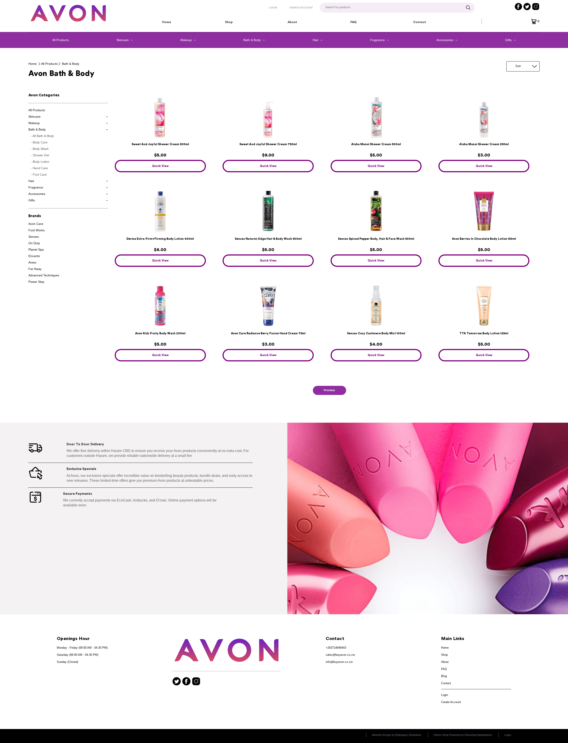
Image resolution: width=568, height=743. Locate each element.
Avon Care (35, 224)
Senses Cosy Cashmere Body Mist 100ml (376, 333)
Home (166, 22)
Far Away (34, 269)
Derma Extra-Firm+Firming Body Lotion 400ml (160, 238)
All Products (60, 40)
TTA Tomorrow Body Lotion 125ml (484, 333)
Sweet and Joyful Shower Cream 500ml (160, 144)
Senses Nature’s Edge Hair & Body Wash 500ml (268, 238)
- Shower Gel (40, 155)
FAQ (353, 22)
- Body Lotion (40, 161)
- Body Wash (40, 149)
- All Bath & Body (42, 136)
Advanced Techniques (43, 275)
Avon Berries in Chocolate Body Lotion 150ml (484, 238)
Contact (419, 22)
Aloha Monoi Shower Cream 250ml (484, 144)
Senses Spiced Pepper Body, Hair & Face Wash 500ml (376, 238)
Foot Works (36, 230)
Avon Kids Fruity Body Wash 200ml (160, 333)
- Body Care (39, 142)
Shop (229, 22)
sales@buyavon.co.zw (340, 654)
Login (273, 7)
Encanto (34, 256)
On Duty (34, 243)
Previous (329, 390)
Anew (32, 262)
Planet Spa (36, 249)
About (292, 22)
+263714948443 (336, 647)
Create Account (301, 7)
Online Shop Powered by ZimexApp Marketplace (463, 735)
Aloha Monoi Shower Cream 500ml (376, 144)
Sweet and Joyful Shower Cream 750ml (268, 144)
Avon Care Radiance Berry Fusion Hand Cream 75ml (268, 333)
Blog (444, 676)
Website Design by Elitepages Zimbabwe (396, 735)
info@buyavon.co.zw (339, 662)
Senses (33, 236)
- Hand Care (39, 168)
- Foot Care (39, 174)
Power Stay (36, 281)
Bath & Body (70, 63)
